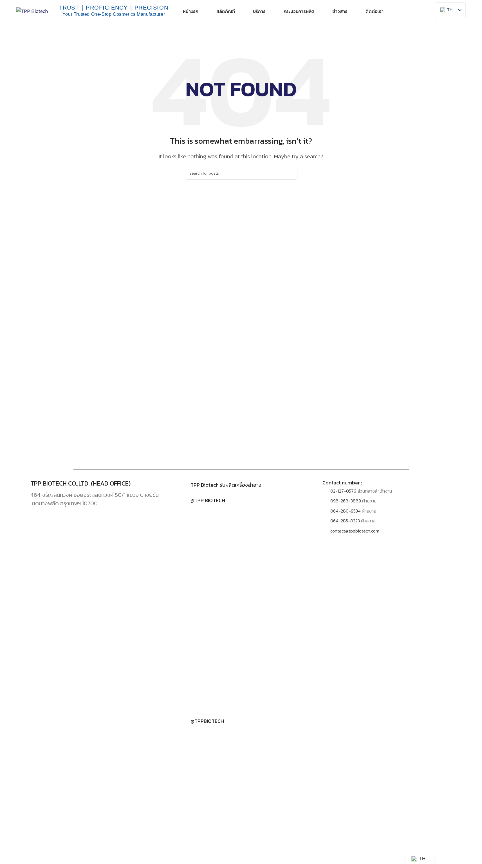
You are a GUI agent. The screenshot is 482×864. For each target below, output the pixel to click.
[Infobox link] (241, 485)
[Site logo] (32, 10)
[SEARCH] (290, 173)
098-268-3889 (345, 500)
